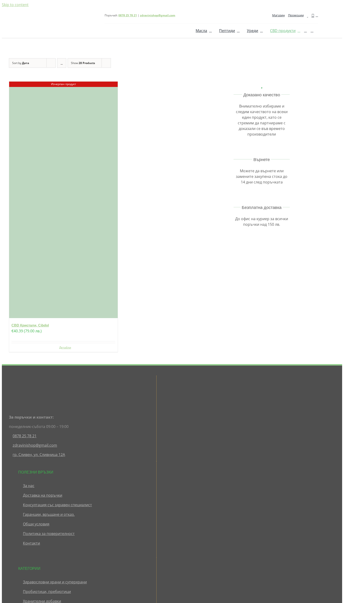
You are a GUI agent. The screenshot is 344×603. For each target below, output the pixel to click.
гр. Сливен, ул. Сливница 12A (39, 454)
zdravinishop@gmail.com (157, 15)
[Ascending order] (61, 63)
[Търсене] (305, 30)
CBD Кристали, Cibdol (30, 325)
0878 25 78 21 (25, 435)
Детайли (65, 347)
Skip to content (15, 4)
